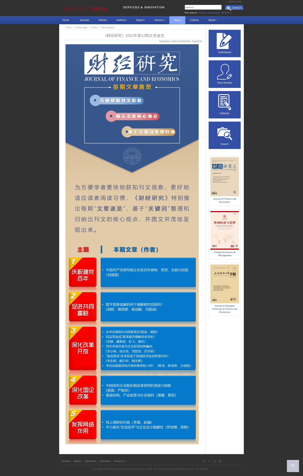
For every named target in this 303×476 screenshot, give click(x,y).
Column (194, 20)
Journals (84, 20)
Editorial (224, 113)
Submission (224, 52)
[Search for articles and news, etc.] (225, 132)
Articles (103, 20)
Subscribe (105, 461)
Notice (94, 27)
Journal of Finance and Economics (224, 200)
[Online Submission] (225, 40)
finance (203, 12)
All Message (81, 27)
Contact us (119, 461)
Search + (227, 12)
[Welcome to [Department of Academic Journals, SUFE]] (86, 8)
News (177, 20)
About (211, 20)
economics (214, 12)
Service (158, 20)
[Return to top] (293, 466)
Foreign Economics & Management (224, 254)
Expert (139, 20)
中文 (239, 2)
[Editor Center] (225, 102)
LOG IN (232, 2)
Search (225, 144)
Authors (120, 20)
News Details (107, 27)
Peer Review (224, 82)
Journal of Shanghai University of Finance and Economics (224, 308)
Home (65, 20)
